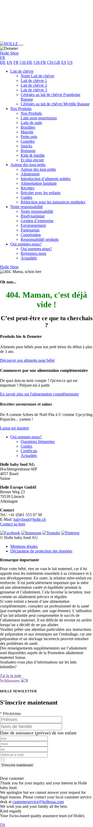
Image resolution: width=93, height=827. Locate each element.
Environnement (33, 225)
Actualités (29, 258)
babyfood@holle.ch (29, 519)
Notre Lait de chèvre (37, 76)
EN (9, 62)
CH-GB (53, 62)
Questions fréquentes (38, 441)
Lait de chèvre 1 (34, 80)
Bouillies (28, 127)
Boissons (28, 150)
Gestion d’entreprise (37, 220)
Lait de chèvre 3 (34, 90)
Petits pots (29, 136)
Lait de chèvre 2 (34, 85)
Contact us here (12, 524)
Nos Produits (21, 108)
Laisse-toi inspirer (14, 428)
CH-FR (40, 62)
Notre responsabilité (26, 206)
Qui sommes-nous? (26, 244)
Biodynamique (33, 216)
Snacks (26, 146)
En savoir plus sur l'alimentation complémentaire (39, 394)
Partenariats (30, 230)
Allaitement (30, 174)
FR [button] (2, 58)
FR (16, 62)
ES (63, 62)
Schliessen (10, 680)
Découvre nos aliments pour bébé (27, 360)
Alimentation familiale (39, 183)
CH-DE (26, 62)
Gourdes (28, 141)
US (70, 62)
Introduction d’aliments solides (46, 178)
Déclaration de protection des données (41, 551)
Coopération (31, 235)
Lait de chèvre (22, 71)
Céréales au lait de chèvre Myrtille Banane (55, 104)
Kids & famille (33, 155)
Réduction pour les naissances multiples (53, 202)
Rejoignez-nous (33, 253)
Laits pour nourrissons (39, 118)
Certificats (29, 451)
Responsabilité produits (40, 239)
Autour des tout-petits (27, 164)
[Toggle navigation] (21, 45)
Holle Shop (9, 53)
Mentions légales (24, 546)
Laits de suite (31, 122)
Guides (26, 197)
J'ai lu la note (10, 675)
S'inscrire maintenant (17, 765)
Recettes (27, 188)
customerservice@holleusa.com (38, 801)
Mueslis (27, 132)
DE (3, 62)
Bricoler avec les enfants (40, 192)
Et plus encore (32, 160)
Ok (2, 824)
